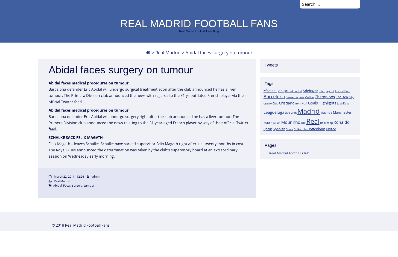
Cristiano (287, 103)
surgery (77, 185)
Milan (277, 123)
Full (304, 103)
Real (312, 121)
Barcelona (274, 96)
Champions (325, 96)
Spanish (279, 129)
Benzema (292, 97)
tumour (89, 185)
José (339, 103)
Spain (267, 129)
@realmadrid (293, 91)
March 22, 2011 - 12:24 (69, 176)
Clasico (267, 103)
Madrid (308, 111)
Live (287, 112)
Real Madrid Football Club (289, 153)
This (305, 129)
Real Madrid (168, 52)
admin (95, 176)
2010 (281, 91)
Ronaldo (342, 122)
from (298, 103)
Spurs (289, 129)
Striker (298, 129)
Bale (347, 91)
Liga (280, 112)
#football (270, 91)
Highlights (327, 103)
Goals (313, 103)
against (330, 91)
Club (275, 103)
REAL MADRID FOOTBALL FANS (199, 23)
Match (267, 123)
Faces (67, 185)
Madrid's (326, 112)
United (331, 129)
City (351, 97)
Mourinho (290, 122)
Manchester (342, 112)
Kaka (346, 103)
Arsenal (339, 91)
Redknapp (326, 123)
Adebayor (310, 90)
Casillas (309, 97)
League (270, 112)
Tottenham (316, 129)
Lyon (294, 113)
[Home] (148, 52)
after (322, 91)
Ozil (303, 122)
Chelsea (342, 97)
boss (301, 97)
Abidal (57, 185)
